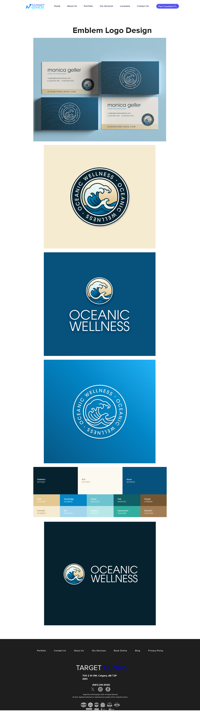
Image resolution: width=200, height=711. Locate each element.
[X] (92, 689)
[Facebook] (108, 689)
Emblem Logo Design (113, 30)
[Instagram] (100, 689)
